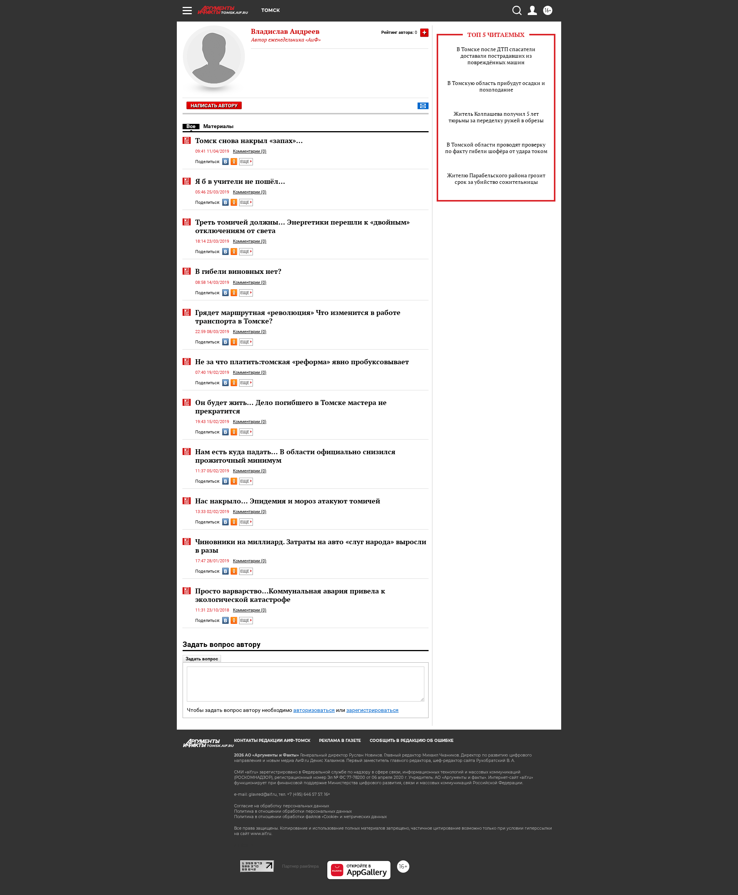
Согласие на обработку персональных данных (281, 805)
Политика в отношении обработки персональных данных (293, 811)
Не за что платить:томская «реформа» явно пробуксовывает (302, 361)
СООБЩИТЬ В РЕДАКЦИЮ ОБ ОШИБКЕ (412, 740)
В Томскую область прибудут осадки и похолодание (496, 86)
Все (191, 126)
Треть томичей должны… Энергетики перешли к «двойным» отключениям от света (302, 226)
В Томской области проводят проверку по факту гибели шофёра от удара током (496, 147)
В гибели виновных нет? (238, 271)
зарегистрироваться (372, 710)
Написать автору (214, 105)
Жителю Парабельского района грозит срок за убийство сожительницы (496, 178)
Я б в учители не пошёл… (240, 181)
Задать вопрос (202, 659)
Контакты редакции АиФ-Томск (272, 740)
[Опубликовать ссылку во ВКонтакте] (225, 161)
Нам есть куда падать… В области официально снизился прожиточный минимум (295, 456)
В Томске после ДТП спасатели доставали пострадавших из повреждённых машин (496, 55)
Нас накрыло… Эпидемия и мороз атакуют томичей (287, 500)
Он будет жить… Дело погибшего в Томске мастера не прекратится (291, 406)
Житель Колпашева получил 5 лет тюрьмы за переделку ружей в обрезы (496, 116)
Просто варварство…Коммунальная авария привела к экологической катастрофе (290, 595)
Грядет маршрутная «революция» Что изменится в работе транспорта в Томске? (298, 316)
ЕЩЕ (245, 161)
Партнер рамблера (300, 866)
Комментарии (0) (249, 151)
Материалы (218, 126)
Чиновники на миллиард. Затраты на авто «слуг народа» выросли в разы (310, 546)
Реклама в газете (340, 740)
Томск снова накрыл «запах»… (249, 140)
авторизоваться (314, 710)
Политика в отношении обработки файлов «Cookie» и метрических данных (310, 816)
